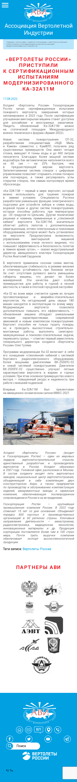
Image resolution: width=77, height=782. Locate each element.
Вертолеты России (37, 549)
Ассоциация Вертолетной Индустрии (39, 29)
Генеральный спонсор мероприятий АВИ (39, 765)
